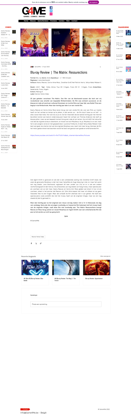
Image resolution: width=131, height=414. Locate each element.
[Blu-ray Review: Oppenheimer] (96, 267)
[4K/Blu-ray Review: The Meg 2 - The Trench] (66, 267)
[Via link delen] (41, 243)
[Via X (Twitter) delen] (36, 243)
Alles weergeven (105, 256)
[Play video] (65, 154)
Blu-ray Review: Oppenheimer (94, 279)
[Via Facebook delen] (31, 243)
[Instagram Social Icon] (51, 14)
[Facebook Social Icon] (51, 7)
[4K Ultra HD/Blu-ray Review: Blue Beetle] (35, 267)
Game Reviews (28, 46)
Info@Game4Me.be (29, 412)
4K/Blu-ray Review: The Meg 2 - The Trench (65, 280)
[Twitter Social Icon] (51, 10)
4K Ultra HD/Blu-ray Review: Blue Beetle (33, 280)
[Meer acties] (100, 67)
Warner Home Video (38, 237)
